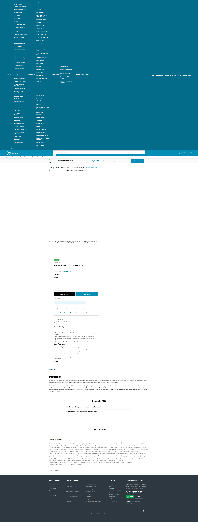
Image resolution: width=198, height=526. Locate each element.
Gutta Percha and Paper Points (20, 58)
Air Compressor (40, 40)
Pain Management (18, 65)
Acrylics (38, 93)
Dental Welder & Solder (20, 9)
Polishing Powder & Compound (41, 99)
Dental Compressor (19, 37)
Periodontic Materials (19, 62)
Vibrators (38, 22)
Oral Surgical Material (19, 49)
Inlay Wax (38, 81)
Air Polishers (17, 21)
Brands (78, 74)
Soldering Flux (40, 90)
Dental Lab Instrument (136, 445)
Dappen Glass (40, 123)
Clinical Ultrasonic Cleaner (18, 30)
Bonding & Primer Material (18, 74)
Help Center (112, 499)
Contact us (111, 488)
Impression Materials (19, 68)
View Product (137, 161)
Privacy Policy (112, 496)
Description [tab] (52, 369)
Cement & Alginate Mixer (20, 6)
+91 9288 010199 (135, 492)
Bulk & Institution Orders (171, 75)
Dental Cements (18, 71)
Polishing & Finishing (19, 126)
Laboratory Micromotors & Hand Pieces (42, 16)
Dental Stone (39, 63)
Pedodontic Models (86, 462)
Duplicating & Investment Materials (42, 103)
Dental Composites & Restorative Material (19, 92)
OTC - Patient (84, 442)
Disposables (17, 139)
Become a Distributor (185, 75)
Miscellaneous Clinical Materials (19, 85)
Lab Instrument (39, 112)
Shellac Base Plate (41, 87)
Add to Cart (64, 294)
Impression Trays (18, 117)
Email (139, 496)
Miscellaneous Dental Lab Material (42, 108)
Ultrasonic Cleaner (41, 34)
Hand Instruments (18, 98)
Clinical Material (66, 442)
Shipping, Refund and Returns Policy (116, 491)
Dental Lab (32, 74)
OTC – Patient (9, 148)
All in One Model (64, 66)
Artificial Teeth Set (40, 57)
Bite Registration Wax (41, 78)
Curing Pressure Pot (41, 31)
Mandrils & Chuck (40, 132)
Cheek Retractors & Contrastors (19, 143)
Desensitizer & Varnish (19, 78)
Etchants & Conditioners (20, 81)
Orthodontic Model (65, 74)
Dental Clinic (9, 74)
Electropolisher (40, 12)
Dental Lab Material (41, 44)
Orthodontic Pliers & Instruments (19, 102)
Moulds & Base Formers (42, 135)
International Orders (157, 75)
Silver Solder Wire (40, 95)
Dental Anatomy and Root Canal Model (66, 81)
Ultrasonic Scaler (18, 12)
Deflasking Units (40, 25)
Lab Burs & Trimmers (41, 129)
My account (111, 484)
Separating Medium (41, 84)
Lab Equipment (39, 3)
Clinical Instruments (18, 96)
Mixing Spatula (40, 117)
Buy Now (87, 294)
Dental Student (85, 74)
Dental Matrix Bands (19, 123)
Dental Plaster (40, 60)
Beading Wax (39, 75)
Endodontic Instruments (20, 106)
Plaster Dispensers (41, 19)
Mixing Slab (39, 126)
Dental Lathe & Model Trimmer (41, 8)
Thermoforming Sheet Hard (42, 54)
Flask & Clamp (40, 142)
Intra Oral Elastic (18, 46)
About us (111, 486)
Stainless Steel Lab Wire (42, 46)
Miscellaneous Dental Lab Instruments (42, 138)
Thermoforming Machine (20, 34)
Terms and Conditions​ (114, 494)
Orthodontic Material (19, 43)
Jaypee (57, 262)
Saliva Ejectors (17, 136)
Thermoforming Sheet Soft (42, 49)
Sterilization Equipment (19, 27)
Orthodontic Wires (18, 55)
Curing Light (17, 18)
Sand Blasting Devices (19, 24)
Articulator (39, 120)
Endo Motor (17, 15)
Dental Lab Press (40, 145)
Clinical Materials (17, 41)
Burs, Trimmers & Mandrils (18, 114)
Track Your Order (113, 501)
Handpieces (17, 120)
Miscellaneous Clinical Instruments (19, 133)
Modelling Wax (40, 69)
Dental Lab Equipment (95, 453)
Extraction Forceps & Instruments (19, 109)
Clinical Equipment (17, 4)
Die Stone (38, 66)
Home (50, 167)
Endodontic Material (19, 52)
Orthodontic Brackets (98, 462)
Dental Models (55, 74)
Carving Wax (39, 72)
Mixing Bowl (39, 114)
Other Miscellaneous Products (110, 449)
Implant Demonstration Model (66, 70)
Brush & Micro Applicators (20, 129)
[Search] (54, 155)
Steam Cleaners (40, 28)
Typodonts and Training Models (66, 77)
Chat (131, 496)
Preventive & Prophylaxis (20, 88)
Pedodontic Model (71, 464)
